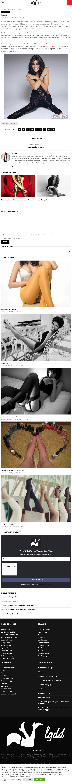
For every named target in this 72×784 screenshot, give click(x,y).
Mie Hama (41, 689)
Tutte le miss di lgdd (8, 656)
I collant (4, 676)
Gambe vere (42, 637)
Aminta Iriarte (36, 138)
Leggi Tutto (6, 780)
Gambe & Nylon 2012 (8, 632)
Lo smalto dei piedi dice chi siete (12, 471)
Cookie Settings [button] (16, 780)
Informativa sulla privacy (45, 584)
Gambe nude (42, 640)
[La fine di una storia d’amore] (36, 391)
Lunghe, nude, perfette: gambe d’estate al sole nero (53, 703)
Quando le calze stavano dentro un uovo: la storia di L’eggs (53, 709)
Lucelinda (5, 473)
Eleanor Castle (6, 419)
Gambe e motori (43, 645)
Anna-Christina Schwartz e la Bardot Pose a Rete (16, 201)
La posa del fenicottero (36, 147)
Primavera (5, 312)
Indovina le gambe (12, 601)
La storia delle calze (8, 668)
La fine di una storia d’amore (11, 417)
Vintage (40, 650)
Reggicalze (41, 635)
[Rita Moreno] (36, 337)
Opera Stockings (6, 691)
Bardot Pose (49, 46)
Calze (3, 670)
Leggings (4, 683)
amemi (4, 365)
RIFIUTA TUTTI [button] (28, 780)
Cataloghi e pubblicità (45, 656)
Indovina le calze (6, 640)
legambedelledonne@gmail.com (40, 763)
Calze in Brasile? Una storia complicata (20, 605)
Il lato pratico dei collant (9, 637)
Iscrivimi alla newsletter (12, 238)
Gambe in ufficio (43, 653)
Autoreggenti (42, 632)
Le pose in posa (6, 653)
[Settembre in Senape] (36, 284)
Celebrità (14, 123)
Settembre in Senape (8, 310)
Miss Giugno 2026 (12, 597)
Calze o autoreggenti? (8, 694)
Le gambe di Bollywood (9, 658)
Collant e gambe (44, 629)
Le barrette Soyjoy (7, 524)
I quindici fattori (6, 648)
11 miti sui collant (6, 650)
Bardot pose (5, 629)
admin (4, 17)
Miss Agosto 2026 (44, 693)
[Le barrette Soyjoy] (36, 498)
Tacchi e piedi (42, 648)
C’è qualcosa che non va (15, 614)
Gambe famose (5, 12)
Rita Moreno (5, 363)
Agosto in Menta (44, 697)
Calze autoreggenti (7, 681)
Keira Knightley (43, 200)
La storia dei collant (8, 678)
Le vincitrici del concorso (9, 635)
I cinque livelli (5, 643)
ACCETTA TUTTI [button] (39, 780)
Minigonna (4, 686)
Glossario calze (6, 689)
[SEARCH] (69, 251)
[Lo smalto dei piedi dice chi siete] (36, 445)
